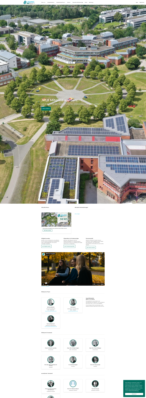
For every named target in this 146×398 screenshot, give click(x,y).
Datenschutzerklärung (133, 390)
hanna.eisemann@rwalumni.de (51, 326)
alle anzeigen (77, 213)
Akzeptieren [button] (134, 394)
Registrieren (142, 2)
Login (137, 2)
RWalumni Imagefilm (45, 286)
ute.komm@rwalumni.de (73, 311)
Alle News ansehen (47, 230)
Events (86, 2)
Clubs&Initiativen (51, 2)
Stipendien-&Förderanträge (78, 2)
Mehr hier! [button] (45, 108)
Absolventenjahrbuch (60, 2)
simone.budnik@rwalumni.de (50, 311)
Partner (69, 2)
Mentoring (91, 2)
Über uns (43, 2)
